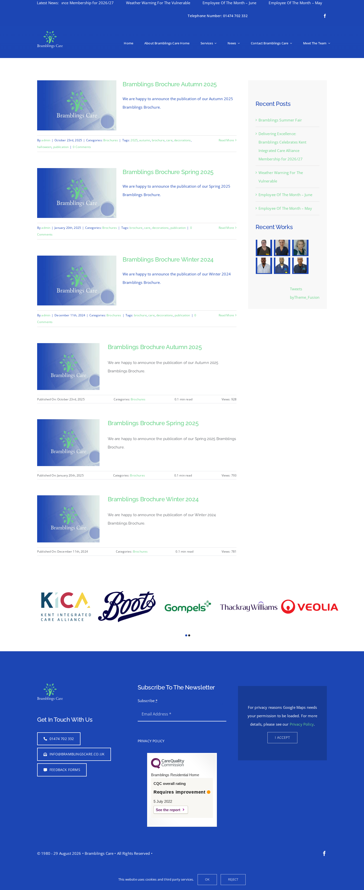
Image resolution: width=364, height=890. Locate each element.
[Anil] (300, 266)
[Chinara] (282, 248)
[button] (186, 624)
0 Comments (82, 147)
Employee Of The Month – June (201, 2)
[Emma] (264, 248)
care (169, 140)
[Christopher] (282, 266)
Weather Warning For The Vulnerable (129, 2)
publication (61, 147)
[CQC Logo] (167, 756)
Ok (207, 879)
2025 (134, 140)
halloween (44, 147)
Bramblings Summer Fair (280, 120)
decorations (182, 140)
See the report (168, 798)
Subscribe (148, 689)
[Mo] (300, 248)
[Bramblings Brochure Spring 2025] (68, 423)
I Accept (282, 726)
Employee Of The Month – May (266, 2)
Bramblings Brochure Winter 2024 (168, 259)
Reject (233, 879)
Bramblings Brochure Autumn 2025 (170, 84)
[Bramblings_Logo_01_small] (50, 32)
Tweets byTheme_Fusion (304, 293)
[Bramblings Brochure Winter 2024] (68, 499)
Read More (226, 140)
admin (45, 140)
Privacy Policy (302, 712)
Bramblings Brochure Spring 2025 (168, 172)
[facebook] (325, 16)
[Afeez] (264, 266)
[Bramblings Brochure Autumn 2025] (68, 347)
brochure (158, 140)
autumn (144, 140)
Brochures (110, 140)
